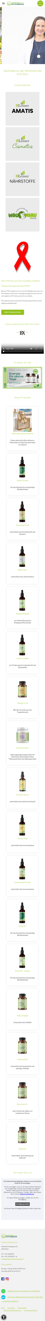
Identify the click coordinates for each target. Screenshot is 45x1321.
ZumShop (40, 3)
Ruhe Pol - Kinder (22, 971)
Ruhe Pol (22, 926)
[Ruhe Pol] (22, 913)
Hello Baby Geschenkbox (22, 433)
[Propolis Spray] (22, 781)
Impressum (11, 1308)
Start (3, 1308)
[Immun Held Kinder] (22, 869)
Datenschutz (22, 1308)
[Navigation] (3, 3)
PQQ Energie (22, 1016)
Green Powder (22, 748)
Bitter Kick (22, 570)
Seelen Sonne (22, 480)
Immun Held (22, 838)
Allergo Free (22, 703)
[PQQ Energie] (22, 1002)
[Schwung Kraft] (22, 511)
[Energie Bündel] (22, 600)
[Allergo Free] (22, 689)
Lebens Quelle (22, 658)
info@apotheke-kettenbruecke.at (12, 1259)
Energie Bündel (22, 614)
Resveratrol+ (22, 1104)
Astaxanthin (22, 1059)
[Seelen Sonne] (22, 467)
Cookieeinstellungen (30, 1310)
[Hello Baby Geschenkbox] (22, 420)
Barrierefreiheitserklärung (12, 1310)
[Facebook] (2, 1278)
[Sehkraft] (22, 1135)
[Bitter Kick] (22, 556)
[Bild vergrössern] (22, 257)
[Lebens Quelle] (22, 645)
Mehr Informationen (12, 312)
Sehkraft (22, 1149)
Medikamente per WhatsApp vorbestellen (24, 1291)
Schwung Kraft (22, 525)
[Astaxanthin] (22, 1046)
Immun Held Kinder (22, 882)
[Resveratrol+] (22, 1091)
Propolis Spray (22, 795)
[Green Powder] (22, 734)
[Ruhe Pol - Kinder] (22, 957)
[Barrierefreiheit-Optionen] (3, 1317)
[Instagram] (7, 1278)
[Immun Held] (22, 825)
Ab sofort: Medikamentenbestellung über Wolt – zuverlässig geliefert (22, 1299)
